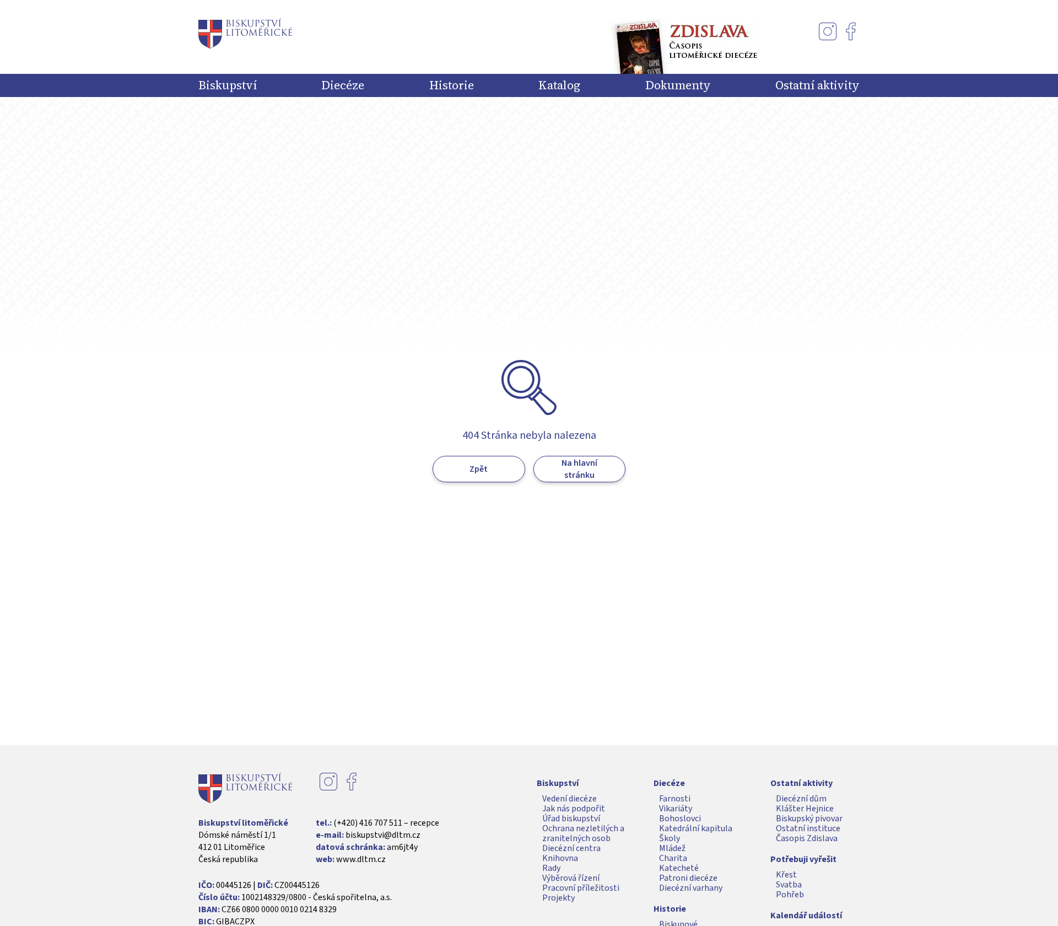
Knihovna (560, 858)
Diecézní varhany (690, 888)
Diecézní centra (571, 848)
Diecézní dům (801, 799)
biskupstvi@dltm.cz (383, 835)
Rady (551, 868)
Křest (786, 875)
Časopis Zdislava (807, 838)
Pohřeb (790, 895)
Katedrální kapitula (695, 828)
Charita (673, 858)
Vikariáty (675, 809)
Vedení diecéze (569, 799)
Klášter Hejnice (805, 809)
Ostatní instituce (808, 828)
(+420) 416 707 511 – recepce (386, 823)
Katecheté (679, 868)
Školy (669, 838)
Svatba (789, 885)
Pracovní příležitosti (580, 888)
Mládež (672, 848)
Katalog (559, 85)
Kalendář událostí (806, 915)
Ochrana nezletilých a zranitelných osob (583, 833)
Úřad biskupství (571, 818)
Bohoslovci (680, 818)
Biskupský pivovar (809, 818)
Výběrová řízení (571, 878)
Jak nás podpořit (573, 809)
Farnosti (674, 799)
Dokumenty (678, 85)
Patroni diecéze (688, 878)
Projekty (558, 898)
